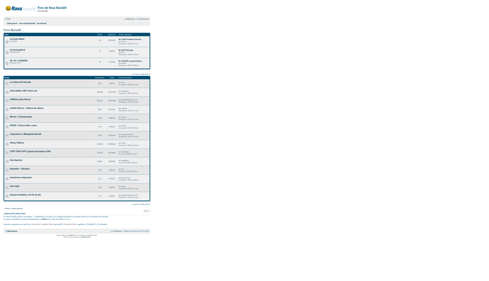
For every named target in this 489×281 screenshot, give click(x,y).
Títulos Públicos (17, 143)
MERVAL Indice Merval (20, 99)
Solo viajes (14, 186)
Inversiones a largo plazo (21, 177)
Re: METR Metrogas (126, 50)
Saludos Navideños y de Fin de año (25, 195)
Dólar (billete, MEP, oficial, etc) (23, 91)
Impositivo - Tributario (20, 169)
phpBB (70, 235)
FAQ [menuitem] (8, 19)
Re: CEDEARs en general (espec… (131, 61)
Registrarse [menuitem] (131, 19)
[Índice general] (21, 8)
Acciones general (17, 50)
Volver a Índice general (14, 208)
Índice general (12, 231)
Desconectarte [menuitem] (143, 19)
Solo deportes (16, 160)
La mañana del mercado (20, 82)
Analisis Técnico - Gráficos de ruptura (26, 108)
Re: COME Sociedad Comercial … (130, 39)
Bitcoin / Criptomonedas (21, 117)
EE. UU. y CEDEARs (19, 61)
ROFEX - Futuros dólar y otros (23, 125)
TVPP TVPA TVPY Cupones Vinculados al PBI (30, 151)
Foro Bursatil (12, 30)
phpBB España (86, 237)
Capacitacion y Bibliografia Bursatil (25, 134)
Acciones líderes (17, 39)
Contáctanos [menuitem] (117, 231)
